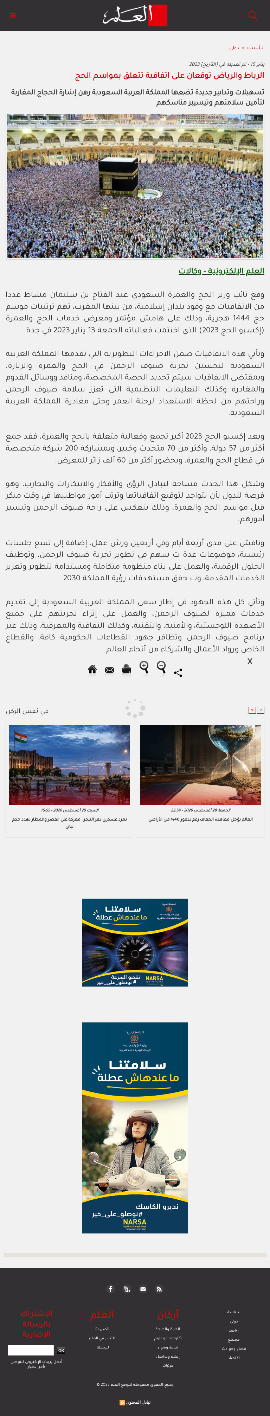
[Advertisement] (66, 707)
